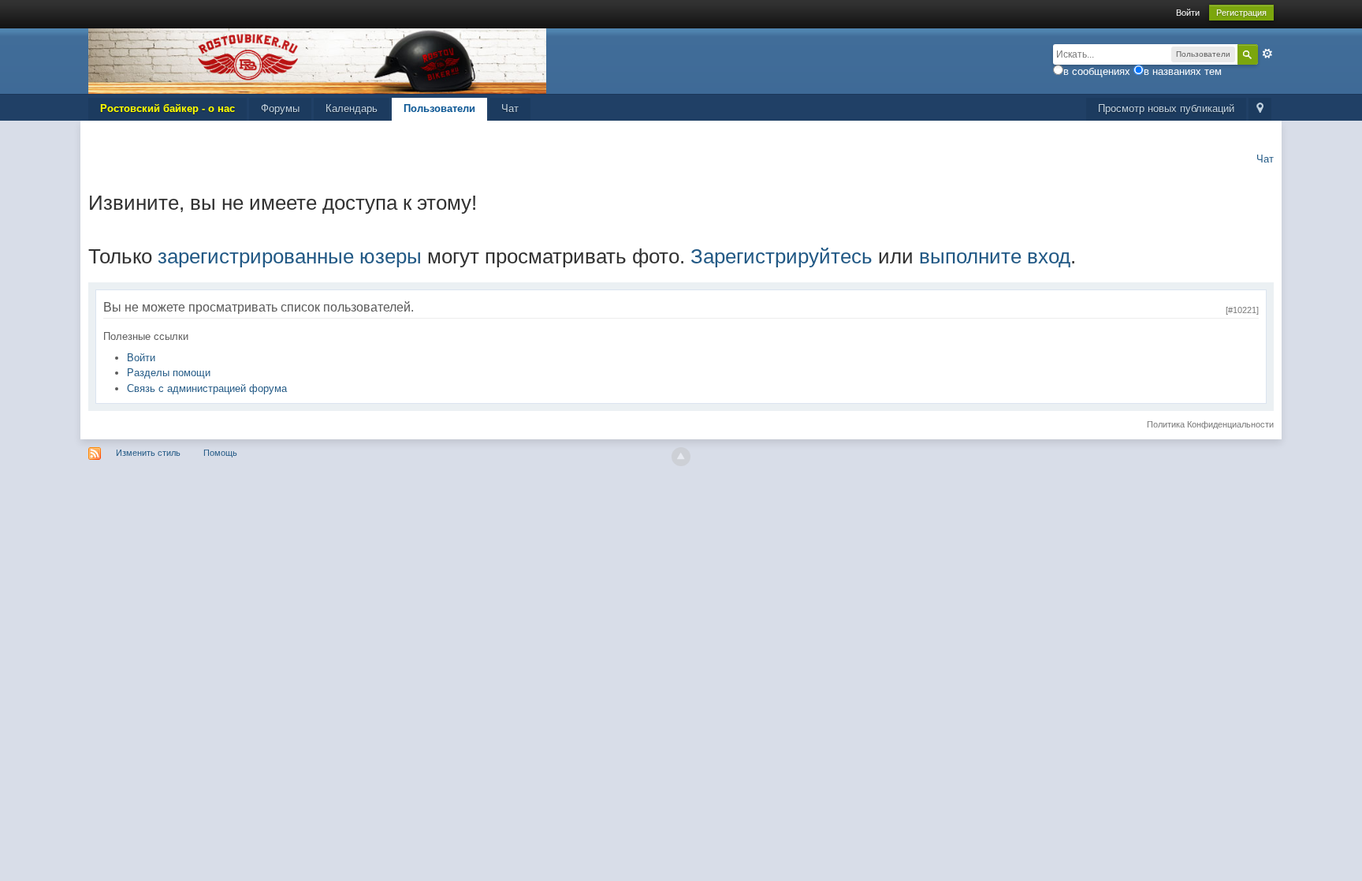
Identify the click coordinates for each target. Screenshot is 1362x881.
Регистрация (1241, 12)
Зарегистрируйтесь (781, 256)
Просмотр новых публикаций (1166, 108)
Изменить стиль (148, 452)
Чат (510, 108)
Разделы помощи (168, 373)
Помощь (220, 452)
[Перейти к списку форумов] (317, 60)
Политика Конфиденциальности (1210, 424)
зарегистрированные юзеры (290, 256)
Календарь (352, 108)
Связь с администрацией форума (207, 388)
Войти (1188, 12)
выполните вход (994, 256)
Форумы (280, 108)
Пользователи (439, 108)
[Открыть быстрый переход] (1259, 109)
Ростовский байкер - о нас (167, 108)
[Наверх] (681, 456)
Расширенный (1267, 53)
